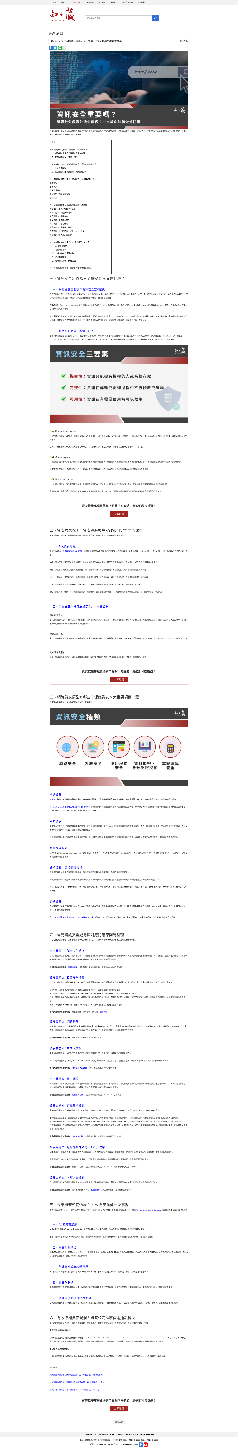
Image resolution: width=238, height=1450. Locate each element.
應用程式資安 (55, 190)
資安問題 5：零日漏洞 (59, 224)
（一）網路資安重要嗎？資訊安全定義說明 (67, 153)
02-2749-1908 (152, 1440)
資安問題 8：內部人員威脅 (61, 235)
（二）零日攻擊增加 (58, 250)
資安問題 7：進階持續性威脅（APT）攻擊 (67, 231)
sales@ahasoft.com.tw (128, 1444)
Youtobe (146, 1444)
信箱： (116, 1444)
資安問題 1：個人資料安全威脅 (62, 209)
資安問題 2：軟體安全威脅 (61, 213)
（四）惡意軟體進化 (58, 257)
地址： (82, 1440)
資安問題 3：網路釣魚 (59, 216)
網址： (93, 1444)
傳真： (144, 1440)
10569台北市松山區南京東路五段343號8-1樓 (103, 1440)
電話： (126, 1440)
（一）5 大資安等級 (58, 168)
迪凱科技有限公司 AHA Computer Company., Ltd (62, 14)
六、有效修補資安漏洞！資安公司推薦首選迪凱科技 (71, 268)
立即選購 (119, 514)
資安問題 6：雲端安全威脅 (61, 227)
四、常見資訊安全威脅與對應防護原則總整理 (68, 205)
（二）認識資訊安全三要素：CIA (63, 157)
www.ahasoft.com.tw (104, 1444)
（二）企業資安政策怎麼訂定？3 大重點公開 (68, 172)
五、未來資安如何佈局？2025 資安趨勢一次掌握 (69, 242)
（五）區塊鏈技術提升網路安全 (63, 261)
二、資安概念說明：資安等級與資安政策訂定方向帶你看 (73, 164)
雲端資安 (53, 198)
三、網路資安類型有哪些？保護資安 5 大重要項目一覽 (72, 179)
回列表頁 (119, 1422)
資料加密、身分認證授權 (60, 194)
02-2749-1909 (134, 1440)
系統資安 (53, 187)
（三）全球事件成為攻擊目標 (62, 253)
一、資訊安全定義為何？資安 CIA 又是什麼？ (68, 150)
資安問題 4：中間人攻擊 (60, 220)
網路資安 (53, 183)
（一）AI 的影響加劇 (58, 246)
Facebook (141, 1444)
